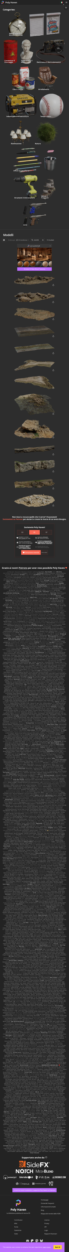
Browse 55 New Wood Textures (34, 269)
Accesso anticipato (42, 537)
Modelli (8, 235)
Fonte (16, 1227)
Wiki (15, 1223)
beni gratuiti (22, 538)
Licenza (46, 1220)
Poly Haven (11, 2)
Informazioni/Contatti (48, 1207)
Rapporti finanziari (50, 1234)
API (45, 1227)
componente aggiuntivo (44, 541)
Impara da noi (41, 546)
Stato (16, 1234)
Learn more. (47, 1247)
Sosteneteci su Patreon (13, 519)
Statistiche (17, 1230)
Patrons (23, 567)
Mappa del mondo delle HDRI (50, 1214)
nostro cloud (26, 548)
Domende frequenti (47, 1203)
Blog (42, 1210)
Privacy (46, 1223)
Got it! (57, 1247)
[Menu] (66, 2)
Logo (46, 1230)
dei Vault (29, 543)
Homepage (44, 1200)
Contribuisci (18, 1220)
